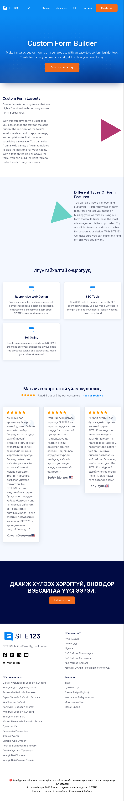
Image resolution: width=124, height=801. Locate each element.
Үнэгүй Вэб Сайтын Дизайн (18, 760)
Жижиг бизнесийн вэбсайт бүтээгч (23, 721)
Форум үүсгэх (11, 735)
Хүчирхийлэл (60, 791)
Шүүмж (69, 648)
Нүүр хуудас (72, 638)
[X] (12, 655)
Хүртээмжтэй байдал (80, 791)
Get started (106, 8)
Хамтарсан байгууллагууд (79, 697)
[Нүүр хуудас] (29, 8)
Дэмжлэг (62, 8)
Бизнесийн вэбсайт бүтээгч (19, 692)
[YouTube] (26, 655)
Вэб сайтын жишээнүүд (79, 653)
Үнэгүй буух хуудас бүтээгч (19, 687)
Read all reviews (93, 395)
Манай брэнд (72, 706)
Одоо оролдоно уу (62, 67)
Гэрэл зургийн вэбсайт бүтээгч (21, 697)
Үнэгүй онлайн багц (14, 716)
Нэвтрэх (87, 8)
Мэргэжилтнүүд (74, 702)
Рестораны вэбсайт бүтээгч (19, 745)
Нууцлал (46, 791)
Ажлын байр (77, 692)
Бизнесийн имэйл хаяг (16, 731)
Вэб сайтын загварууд (78, 658)
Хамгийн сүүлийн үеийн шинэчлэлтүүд (87, 667)
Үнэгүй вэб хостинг (14, 755)
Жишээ (46, 8)
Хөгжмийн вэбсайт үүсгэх (18, 706)
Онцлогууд (71, 643)
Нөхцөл (36, 791)
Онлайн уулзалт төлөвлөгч (18, 750)
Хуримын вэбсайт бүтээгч (18, 711)
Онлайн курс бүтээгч (15, 740)
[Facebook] (5, 655)
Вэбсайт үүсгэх (62, 600)
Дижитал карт (11, 726)
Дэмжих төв (72, 687)
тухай (68, 682)
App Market (76, 662)
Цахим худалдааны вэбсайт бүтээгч (24, 682)
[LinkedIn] (19, 655)
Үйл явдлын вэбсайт (15, 702)
